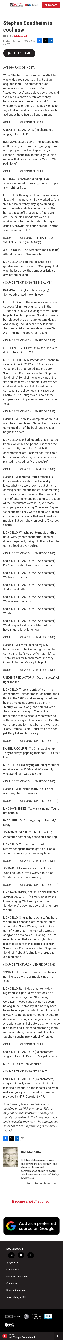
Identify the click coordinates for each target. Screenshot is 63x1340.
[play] (5, 1336)
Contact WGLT (13, 1269)
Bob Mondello (20, 36)
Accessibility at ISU (16, 1297)
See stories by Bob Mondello (38, 1183)
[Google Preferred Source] (31, 1226)
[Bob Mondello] (10, 1157)
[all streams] (58, 1336)
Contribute (11, 1283)
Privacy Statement (16, 1290)
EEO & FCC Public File (17, 1276)
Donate (52, 4)
